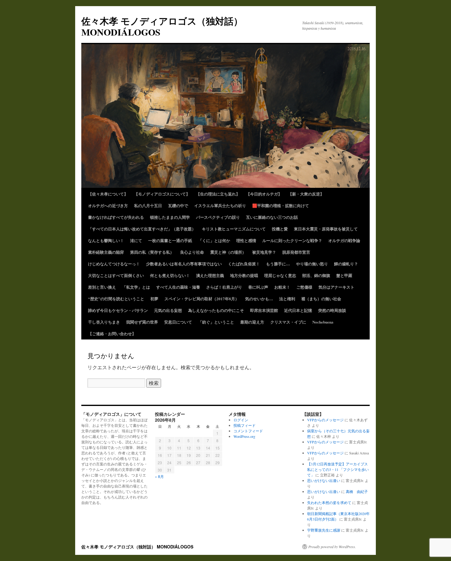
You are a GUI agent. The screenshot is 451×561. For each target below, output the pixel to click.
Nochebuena (322, 322)
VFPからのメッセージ (325, 419)
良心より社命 (192, 252)
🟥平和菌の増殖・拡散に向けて (280, 205)
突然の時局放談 (332, 310)
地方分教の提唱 (244, 275)
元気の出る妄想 (168, 310)
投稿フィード (244, 425)
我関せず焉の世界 (142, 322)
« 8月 (159, 476)
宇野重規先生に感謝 (323, 530)
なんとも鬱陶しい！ (106, 240)
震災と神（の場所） (228, 252)
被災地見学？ (264, 252)
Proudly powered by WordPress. (332, 546)
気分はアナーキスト (336, 287)
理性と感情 (246, 240)
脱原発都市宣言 (296, 252)
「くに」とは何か (214, 240)
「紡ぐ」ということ (216, 322)
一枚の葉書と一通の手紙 (170, 240)
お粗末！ (282, 287)
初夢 (154, 298)
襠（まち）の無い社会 (321, 298)
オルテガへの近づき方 (108, 205)
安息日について (178, 322)
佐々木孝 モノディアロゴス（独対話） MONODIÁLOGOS (162, 26)
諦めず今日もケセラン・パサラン (118, 310)
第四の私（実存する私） (152, 252)
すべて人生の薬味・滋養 (178, 287)
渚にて (136, 240)
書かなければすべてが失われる (116, 217)
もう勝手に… (278, 264)
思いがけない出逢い (323, 480)
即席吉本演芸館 (264, 310)
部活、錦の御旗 (316, 275)
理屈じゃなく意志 (280, 275)
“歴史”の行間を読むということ (116, 298)
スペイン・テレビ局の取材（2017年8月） (201, 298)
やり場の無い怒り (312, 264)
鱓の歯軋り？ (346, 264)
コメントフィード (248, 430)
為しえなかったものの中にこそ (216, 310)
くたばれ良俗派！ (244, 264)
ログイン (240, 419)
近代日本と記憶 (298, 310)
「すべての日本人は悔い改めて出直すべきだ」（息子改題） (142, 229)
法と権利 (287, 298)
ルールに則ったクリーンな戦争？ (292, 240)
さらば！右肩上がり (224, 287)
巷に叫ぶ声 (258, 287)
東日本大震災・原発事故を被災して (326, 229)
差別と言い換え (102, 287)
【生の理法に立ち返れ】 (218, 194)
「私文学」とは (136, 287)
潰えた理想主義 (210, 275)
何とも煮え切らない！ (170, 275)
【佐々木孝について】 (108, 194)
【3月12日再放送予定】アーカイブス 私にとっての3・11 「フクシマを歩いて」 (338, 469)
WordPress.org (244, 436)
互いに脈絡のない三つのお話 (272, 217)
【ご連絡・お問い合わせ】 (112, 333)
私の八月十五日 (148, 205)
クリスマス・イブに (288, 322)
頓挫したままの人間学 (170, 217)
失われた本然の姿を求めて (329, 502)
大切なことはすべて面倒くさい (116, 275)
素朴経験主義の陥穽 (106, 252)
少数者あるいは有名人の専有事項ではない (184, 264)
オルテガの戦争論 (344, 240)
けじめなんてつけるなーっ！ (114, 264)
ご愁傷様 (304, 287)
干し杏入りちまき (104, 322)
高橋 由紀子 (357, 491)
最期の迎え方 (252, 322)
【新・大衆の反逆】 (306, 194)
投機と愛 (280, 229)
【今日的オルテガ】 (264, 194)
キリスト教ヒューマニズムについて (234, 229)
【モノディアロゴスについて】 (162, 194)
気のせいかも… (259, 298)
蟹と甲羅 (344, 275)
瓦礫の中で (178, 205)
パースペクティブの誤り (218, 217)
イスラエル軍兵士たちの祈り (220, 205)
